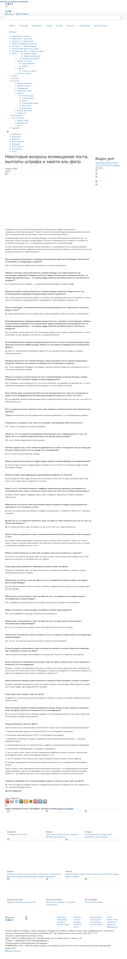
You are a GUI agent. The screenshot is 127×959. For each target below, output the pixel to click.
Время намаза (22, 14)
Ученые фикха (28, 98)
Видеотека (16, 38)
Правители (21, 113)
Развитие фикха (30, 53)
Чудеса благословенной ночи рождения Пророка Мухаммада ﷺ (62, 835)
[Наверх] (45, 801)
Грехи (19, 125)
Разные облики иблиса (94, 902)
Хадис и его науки (24, 61)
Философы (26, 105)
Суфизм (20, 68)
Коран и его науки (31, 48)
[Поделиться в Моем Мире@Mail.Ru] (21, 801)
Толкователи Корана (30, 103)
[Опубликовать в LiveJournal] (17, 801)
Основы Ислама (30, 43)
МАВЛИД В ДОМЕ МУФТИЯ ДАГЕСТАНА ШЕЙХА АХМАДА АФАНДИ (107, 165)
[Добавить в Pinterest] (35, 801)
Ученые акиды (28, 95)
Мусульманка (84, 25)
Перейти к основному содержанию (14, 1)
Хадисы (25, 66)
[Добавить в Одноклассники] (26, 801)
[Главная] (10, 14)
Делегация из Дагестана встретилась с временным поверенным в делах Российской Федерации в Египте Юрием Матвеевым (34, 875)
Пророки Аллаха (23, 85)
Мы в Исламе (95, 922)
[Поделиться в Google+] (7, 801)
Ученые (20, 93)
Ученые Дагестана (24, 110)
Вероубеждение (30, 46)
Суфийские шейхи (24, 90)
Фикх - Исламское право (34, 51)
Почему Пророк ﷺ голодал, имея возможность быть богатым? (98, 835)
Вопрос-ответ (112, 919)
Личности (70, 25)
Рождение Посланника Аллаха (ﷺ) (21, 902)
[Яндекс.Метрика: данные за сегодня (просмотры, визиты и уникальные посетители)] (12, 951)
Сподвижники (22, 88)
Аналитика (23, 25)
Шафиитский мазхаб (32, 56)
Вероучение (37, 25)
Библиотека (16, 36)
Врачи (24, 100)
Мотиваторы (17, 51)
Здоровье (13, 31)
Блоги (76, 927)
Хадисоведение (28, 63)
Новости (12, 25)
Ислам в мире (22, 120)
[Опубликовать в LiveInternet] (12, 801)
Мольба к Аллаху (24, 73)
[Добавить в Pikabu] (31, 801)
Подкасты (16, 41)
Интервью (16, 46)
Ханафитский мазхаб (30, 58)
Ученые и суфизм (29, 71)
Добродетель (22, 123)
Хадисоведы (27, 108)
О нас (14, 53)
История (59, 25)
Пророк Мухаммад (24, 83)
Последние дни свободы (17, 834)
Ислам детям (17, 48)
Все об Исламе (100, 25)
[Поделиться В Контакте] (40, 801)
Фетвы (49, 25)
